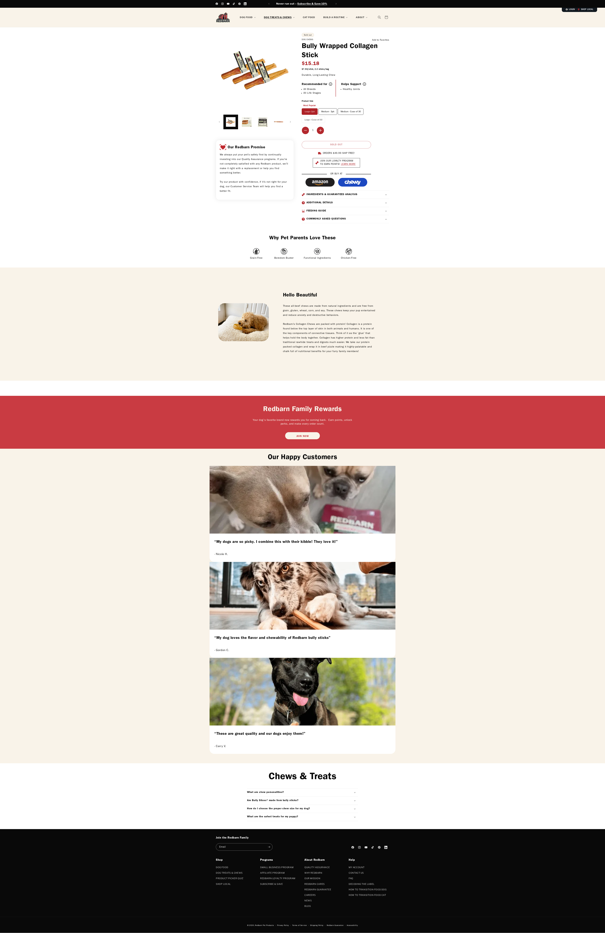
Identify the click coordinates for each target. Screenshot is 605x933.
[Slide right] (290, 121)
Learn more (348, 164)
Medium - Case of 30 (351, 112)
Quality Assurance (317, 867)
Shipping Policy (316, 925)
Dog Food (222, 867)
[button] (386, 17)
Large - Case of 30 (315, 121)
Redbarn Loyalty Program (277, 878)
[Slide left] (219, 121)
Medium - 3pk (327, 112)
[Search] (379, 17)
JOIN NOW (302, 436)
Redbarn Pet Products (264, 925)
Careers (310, 895)
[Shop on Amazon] (320, 182)
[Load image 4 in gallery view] (263, 122)
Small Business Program (277, 867)
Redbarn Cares (314, 884)
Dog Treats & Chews (229, 872)
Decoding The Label (362, 884)
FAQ (351, 878)
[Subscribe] (268, 847)
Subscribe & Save (271, 884)
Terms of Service (299, 925)
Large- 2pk (311, 113)
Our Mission (312, 878)
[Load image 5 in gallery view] (278, 122)
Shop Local (587, 10)
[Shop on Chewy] (352, 182)
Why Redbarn (313, 872)
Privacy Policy (283, 925)
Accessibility (352, 925)
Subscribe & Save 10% (312, 3)
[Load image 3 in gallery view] (246, 122)
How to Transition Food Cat (367, 895)
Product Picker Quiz (229, 878)
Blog (307, 906)
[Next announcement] (336, 4)
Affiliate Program (272, 872)
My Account (357, 867)
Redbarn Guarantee (317, 889)
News (308, 900)
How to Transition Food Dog (368, 889)
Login (572, 10)
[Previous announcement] (268, 4)
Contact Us (356, 872)
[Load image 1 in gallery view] (231, 122)
